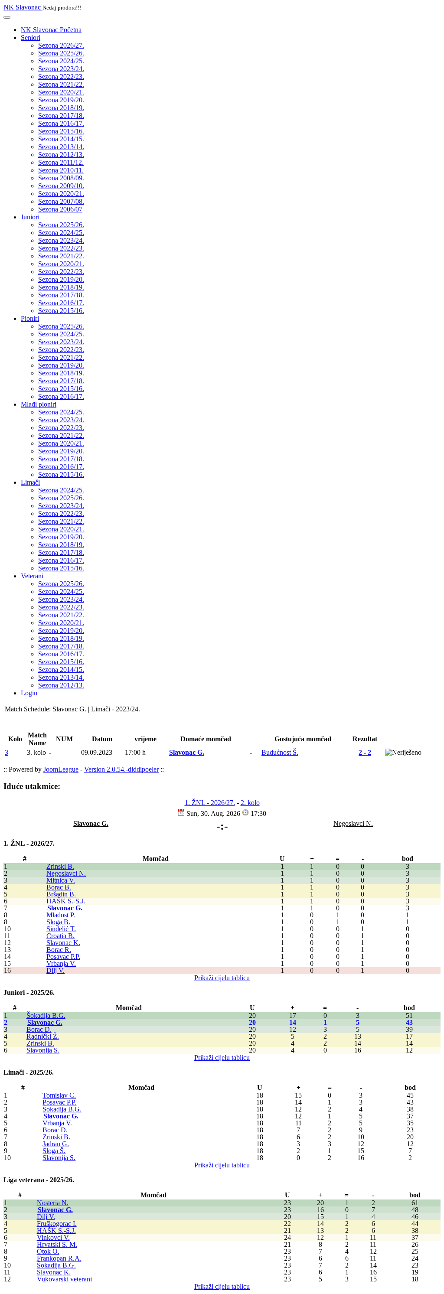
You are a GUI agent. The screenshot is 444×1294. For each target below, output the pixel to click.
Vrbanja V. (61, 963)
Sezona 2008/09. (61, 178)
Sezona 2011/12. (61, 162)
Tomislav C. (59, 1095)
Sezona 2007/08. (61, 201)
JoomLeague (60, 769)
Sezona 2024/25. (61, 61)
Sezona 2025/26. (61, 53)
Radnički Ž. (42, 1036)
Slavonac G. (64, 908)
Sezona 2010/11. (61, 170)
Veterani (32, 576)
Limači (30, 482)
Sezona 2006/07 (60, 209)
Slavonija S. (42, 1050)
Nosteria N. (53, 1202)
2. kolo (250, 802)
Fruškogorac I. (57, 1223)
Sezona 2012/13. (61, 154)
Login (29, 693)
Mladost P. (60, 915)
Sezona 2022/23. (61, 76)
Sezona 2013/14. (61, 146)
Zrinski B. (60, 866)
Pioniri (30, 318)
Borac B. (58, 887)
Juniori (30, 217)
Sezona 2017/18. (61, 115)
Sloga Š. (53, 1150)
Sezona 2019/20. (61, 100)
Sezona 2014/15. (61, 139)
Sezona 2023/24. (61, 68)
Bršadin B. (61, 894)
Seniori (30, 37)
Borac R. (58, 949)
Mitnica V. (60, 880)
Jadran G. (55, 1143)
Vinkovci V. (53, 1237)
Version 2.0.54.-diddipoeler (121, 769)
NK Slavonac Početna (51, 29)
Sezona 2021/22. (61, 84)
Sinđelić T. (61, 928)
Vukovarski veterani (64, 1279)
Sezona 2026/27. (61, 45)
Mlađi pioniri (38, 404)
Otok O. (48, 1251)
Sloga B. (58, 922)
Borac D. (39, 1029)
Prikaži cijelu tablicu (222, 977)
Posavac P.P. (63, 956)
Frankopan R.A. (59, 1258)
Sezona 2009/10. (61, 185)
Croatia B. (60, 935)
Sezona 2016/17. (61, 123)
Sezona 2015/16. (61, 131)
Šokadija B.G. (45, 1015)
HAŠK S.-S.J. (65, 901)
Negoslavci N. (66, 873)
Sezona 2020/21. (61, 92)
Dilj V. (55, 970)
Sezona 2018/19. (61, 107)
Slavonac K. (63, 942)
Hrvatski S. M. (57, 1244)
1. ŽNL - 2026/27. (210, 802)
